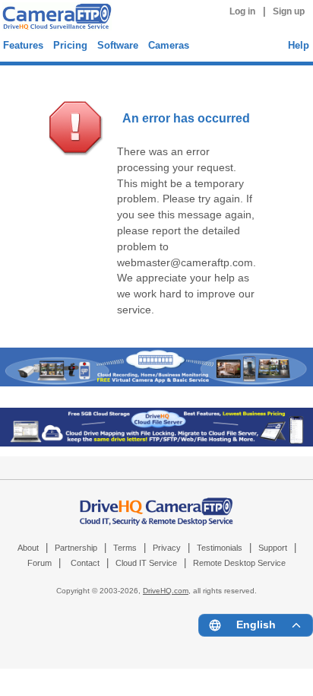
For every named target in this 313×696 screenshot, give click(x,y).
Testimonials (219, 547)
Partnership (76, 547)
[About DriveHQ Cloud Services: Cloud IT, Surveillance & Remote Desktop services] (156, 504)
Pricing (70, 45)
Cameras (168, 45)
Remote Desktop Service (239, 562)
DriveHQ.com (165, 590)
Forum (39, 562)
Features (23, 45)
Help (298, 45)
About (28, 547)
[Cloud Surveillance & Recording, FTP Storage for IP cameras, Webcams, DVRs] (54, 18)
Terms (125, 547)
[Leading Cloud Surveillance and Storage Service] (156, 383)
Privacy (167, 547)
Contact (85, 562)
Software (117, 45)
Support (272, 547)
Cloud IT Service (146, 562)
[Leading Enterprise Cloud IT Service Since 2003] (156, 443)
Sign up (289, 11)
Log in (242, 11)
